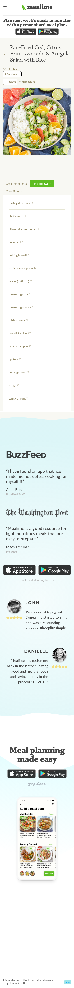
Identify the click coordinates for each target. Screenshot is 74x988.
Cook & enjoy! (14, 191)
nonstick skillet (18, 333)
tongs (12, 385)
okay (68, 982)
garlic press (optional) (22, 268)
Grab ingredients (16, 183)
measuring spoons (20, 307)
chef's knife (16, 216)
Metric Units (27, 82)
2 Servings (10, 74)
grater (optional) (19, 281)
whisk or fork (17, 398)
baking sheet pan (19, 203)
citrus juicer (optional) (22, 229)
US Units (10, 82)
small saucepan (18, 346)
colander (14, 242)
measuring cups (18, 294)
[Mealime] (37, 7)
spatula (13, 359)
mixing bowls (17, 320)
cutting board (17, 255)
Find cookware (42, 183)
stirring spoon (17, 372)
